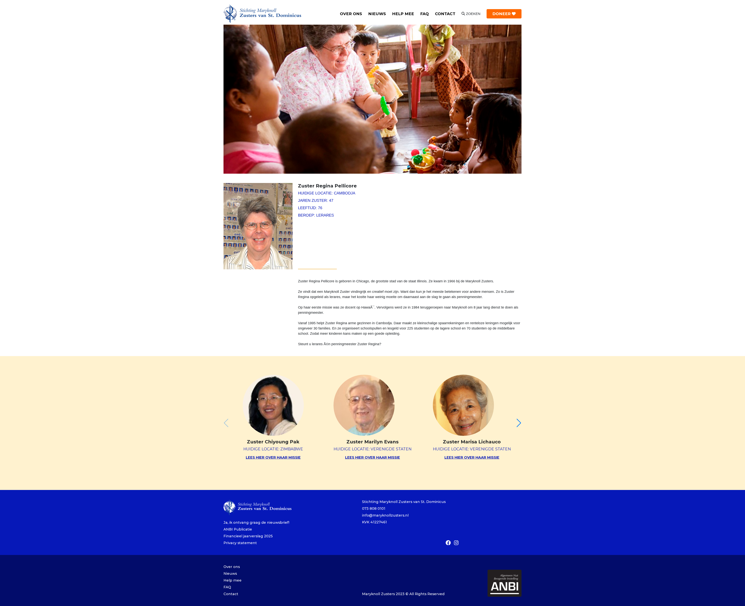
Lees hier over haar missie (273, 457)
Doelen (349, 36)
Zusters (349, 29)
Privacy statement (240, 543)
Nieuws (377, 13)
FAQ (424, 13)
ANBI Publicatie (238, 529)
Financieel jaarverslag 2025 (248, 536)
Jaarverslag (352, 44)
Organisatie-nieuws (387, 21)
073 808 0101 (373, 508)
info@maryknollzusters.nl (385, 515)
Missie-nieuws (383, 29)
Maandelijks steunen (412, 29)
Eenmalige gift (407, 21)
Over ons (351, 13)
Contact (445, 13)
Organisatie (353, 21)
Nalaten (401, 36)
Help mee (403, 13)
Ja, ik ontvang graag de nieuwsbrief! (256, 522)
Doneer (502, 13)
